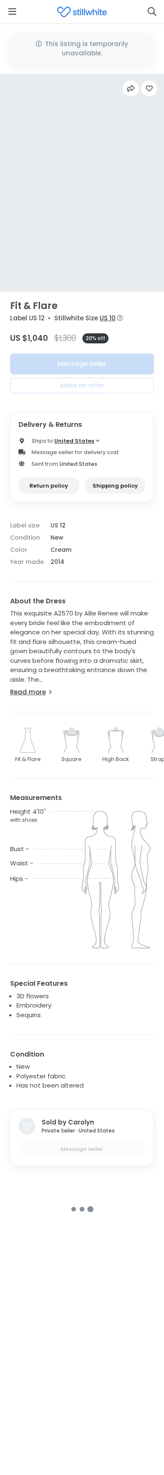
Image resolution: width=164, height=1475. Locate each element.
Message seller (82, 363)
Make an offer (82, 385)
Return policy (48, 486)
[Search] (151, 11)
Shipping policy (115, 486)
